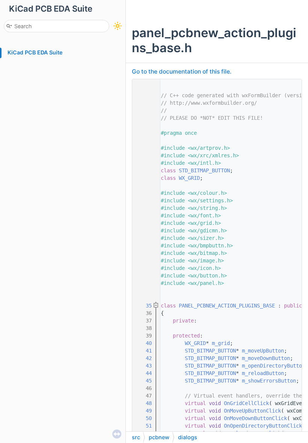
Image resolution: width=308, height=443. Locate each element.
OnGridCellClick (246, 403)
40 (144, 343)
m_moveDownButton (266, 358)
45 (144, 381)
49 (144, 411)
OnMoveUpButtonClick (252, 411)
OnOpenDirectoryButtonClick (263, 426)
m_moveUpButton (263, 351)
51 (144, 426)
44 (144, 373)
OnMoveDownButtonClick (255, 418)
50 (144, 418)
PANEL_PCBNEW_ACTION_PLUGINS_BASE (227, 306)
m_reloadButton (263, 373)
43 (144, 366)
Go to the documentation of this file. (181, 71)
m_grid (221, 343)
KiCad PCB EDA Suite (35, 52)
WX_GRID (189, 178)
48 (144, 403)
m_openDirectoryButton (273, 366)
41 (144, 351)
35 (144, 306)
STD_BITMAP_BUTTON (204, 170)
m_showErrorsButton (269, 381)
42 (144, 358)
